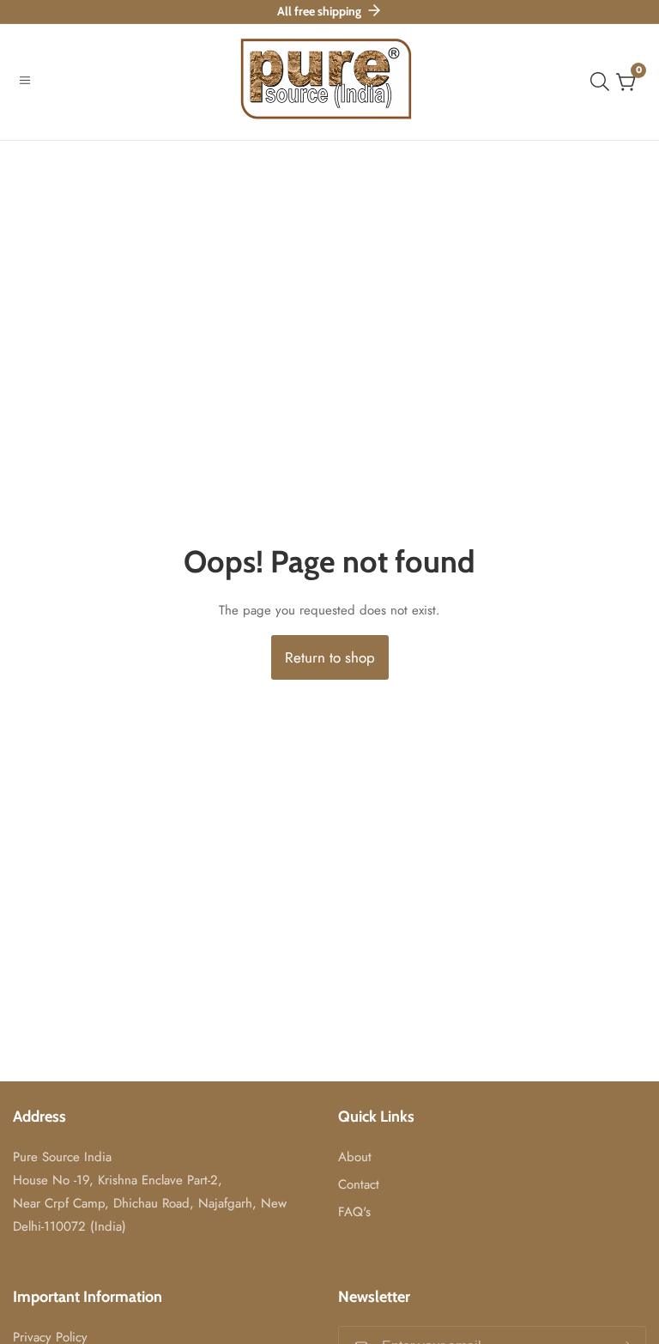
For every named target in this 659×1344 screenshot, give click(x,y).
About (355, 1156)
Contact (358, 1184)
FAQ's (354, 1211)
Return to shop (330, 657)
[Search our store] (603, 81)
